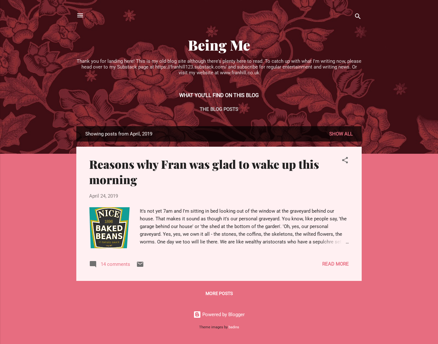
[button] (345, 161)
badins (234, 327)
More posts (219, 293)
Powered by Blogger (223, 314)
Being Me (219, 44)
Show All (341, 134)
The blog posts (219, 109)
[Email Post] (140, 266)
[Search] (358, 17)
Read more (335, 264)
